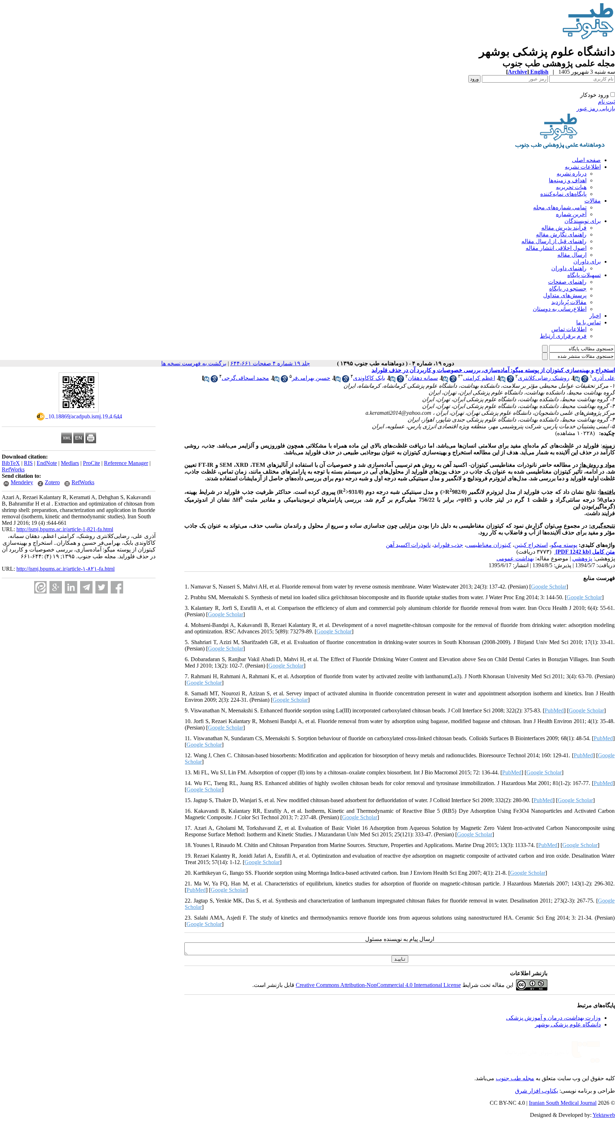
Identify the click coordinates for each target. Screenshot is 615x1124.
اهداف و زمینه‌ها (568, 180)
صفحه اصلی (586, 160)
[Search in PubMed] (576, 380)
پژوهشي (582, 558)
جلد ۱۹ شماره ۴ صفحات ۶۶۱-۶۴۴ (270, 363)
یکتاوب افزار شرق (536, 1091)
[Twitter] (101, 587)
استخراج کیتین (531, 545)
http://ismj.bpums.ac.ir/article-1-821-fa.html (64, 529)
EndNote (47, 463)
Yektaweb (604, 1115)
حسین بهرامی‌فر (311, 378)
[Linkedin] (71, 587)
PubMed (554, 710)
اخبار (595, 316)
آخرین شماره (571, 214)
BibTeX (11, 463)
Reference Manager (126, 463)
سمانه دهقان (423, 378)
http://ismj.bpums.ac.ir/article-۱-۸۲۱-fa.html (65, 569)
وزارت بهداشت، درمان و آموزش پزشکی (553, 1018)
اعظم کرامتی (479, 378)
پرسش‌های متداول (565, 295)
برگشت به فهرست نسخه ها (193, 363)
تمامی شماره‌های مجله (560, 207)
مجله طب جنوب (515, 1078)
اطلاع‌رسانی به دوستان (560, 309)
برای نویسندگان (582, 221)
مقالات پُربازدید (569, 302)
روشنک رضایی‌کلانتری (543, 378)
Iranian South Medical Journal (562, 1103)
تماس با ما (588, 322)
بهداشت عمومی (515, 558)
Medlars (70, 463)
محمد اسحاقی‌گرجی (245, 378)
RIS (28, 463)
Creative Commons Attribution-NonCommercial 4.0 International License (378, 985)
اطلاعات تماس (569, 329)
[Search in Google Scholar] (584, 380)
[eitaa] (40, 587)
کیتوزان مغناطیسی (488, 545)
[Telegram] (86, 587)
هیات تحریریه (571, 187)
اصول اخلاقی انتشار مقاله (556, 248)
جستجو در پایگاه (568, 289)
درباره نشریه (572, 174)
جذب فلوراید (448, 545)
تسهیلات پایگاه (584, 275)
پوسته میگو (564, 545)
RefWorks (13, 469)
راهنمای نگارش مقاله (561, 234)
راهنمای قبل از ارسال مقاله (554, 241)
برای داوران (587, 261)
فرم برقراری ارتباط (563, 336)
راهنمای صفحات (567, 282)
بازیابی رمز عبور (596, 108)
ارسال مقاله (572, 255)
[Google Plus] (55, 587)
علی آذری (603, 378)
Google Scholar (548, 587)
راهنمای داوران (569, 268)
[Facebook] (117, 587)
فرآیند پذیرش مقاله (564, 228)
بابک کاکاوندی (369, 378)
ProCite (91, 463)
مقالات (592, 201)
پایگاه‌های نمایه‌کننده (563, 194)
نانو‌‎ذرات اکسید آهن (408, 545)
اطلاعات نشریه (583, 167)
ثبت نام (606, 102)
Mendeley (22, 482)
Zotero (52, 482)
